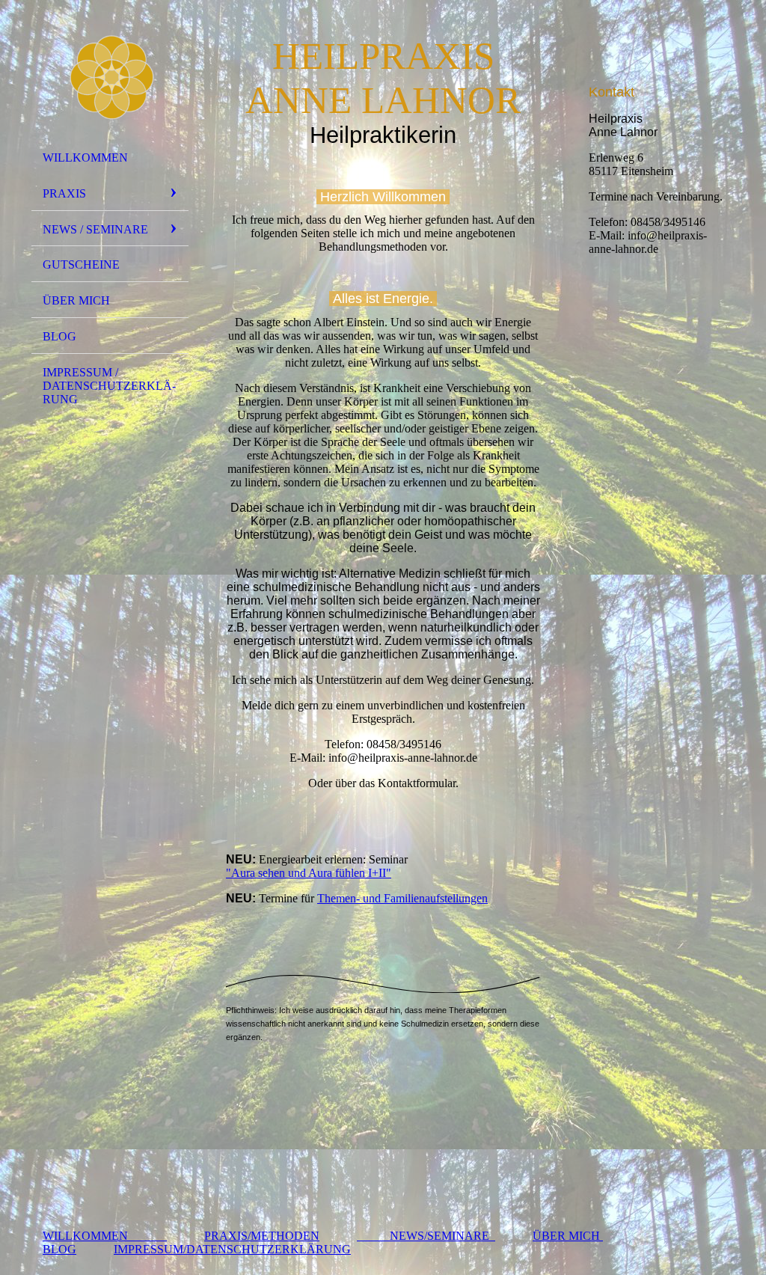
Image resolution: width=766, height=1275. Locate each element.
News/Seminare (426, 1235)
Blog (59, 336)
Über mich (76, 300)
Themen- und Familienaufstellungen (402, 898)
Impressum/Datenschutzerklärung (232, 1249)
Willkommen (85, 157)
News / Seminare (95, 229)
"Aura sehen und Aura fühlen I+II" (308, 872)
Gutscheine (81, 264)
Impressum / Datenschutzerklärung (109, 386)
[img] (110, 77)
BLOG (59, 1249)
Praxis (64, 193)
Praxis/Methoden (261, 1235)
